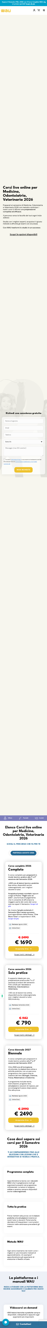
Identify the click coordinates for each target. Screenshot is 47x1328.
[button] (44, 10)
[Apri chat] (5, 1322)
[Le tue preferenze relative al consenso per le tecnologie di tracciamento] (2, 996)
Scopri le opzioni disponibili (23, 234)
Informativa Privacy (16, 459)
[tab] (23, 853)
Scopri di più (30, 4)
